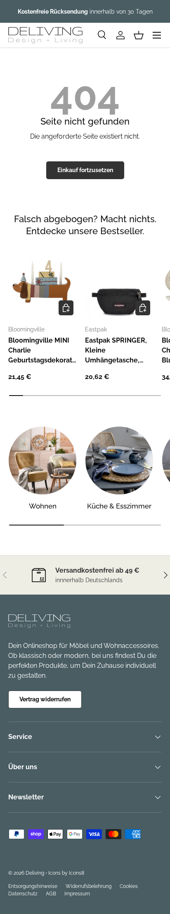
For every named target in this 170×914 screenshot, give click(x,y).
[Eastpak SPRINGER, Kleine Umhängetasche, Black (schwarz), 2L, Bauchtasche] (119, 284)
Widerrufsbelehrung (88, 886)
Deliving (35, 873)
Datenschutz (23, 894)
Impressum (77, 894)
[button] (139, 35)
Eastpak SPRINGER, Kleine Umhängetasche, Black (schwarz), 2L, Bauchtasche (116, 350)
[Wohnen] (42, 460)
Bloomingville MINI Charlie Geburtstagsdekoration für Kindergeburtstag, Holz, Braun (41, 350)
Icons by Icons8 (66, 873)
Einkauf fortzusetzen (85, 170)
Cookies (129, 886)
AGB (51, 894)
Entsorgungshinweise (32, 886)
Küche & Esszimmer (119, 506)
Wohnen (43, 506)
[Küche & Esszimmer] (119, 460)
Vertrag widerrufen (45, 699)
